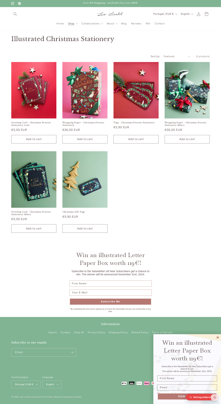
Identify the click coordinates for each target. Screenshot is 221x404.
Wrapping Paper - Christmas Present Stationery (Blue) (185, 123)
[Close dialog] (217, 337)
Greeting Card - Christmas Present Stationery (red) (31, 123)
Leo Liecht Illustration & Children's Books (40, 397)
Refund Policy (139, 332)
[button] (15, 14)
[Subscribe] (72, 352)
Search (52, 332)
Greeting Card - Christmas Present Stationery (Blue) (31, 213)
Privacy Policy (96, 332)
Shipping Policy (118, 332)
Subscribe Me (110, 301)
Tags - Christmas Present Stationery (134, 122)
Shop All (79, 332)
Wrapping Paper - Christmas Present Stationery (83, 123)
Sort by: (155, 56)
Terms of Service (162, 332)
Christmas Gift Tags (73, 212)
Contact (65, 332)
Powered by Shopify (71, 397)
